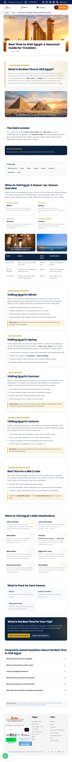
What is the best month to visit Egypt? (19, 659)
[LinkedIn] (57, 2)
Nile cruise (47, 132)
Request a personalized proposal (19, 635)
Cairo (28, 78)
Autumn (43, 168)
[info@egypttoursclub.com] (5, 2)
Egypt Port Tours (45, 551)
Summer (36, 168)
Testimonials (54, 740)
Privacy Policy (54, 733)
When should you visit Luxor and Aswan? (20, 678)
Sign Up (52, 721)
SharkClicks (39, 752)
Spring (29, 168)
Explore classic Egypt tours (41, 635)
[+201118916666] (25, 2)
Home (7, 12)
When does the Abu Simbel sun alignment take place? (24, 690)
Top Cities (35, 729)
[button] (64, 2)
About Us (53, 727)
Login (52, 724)
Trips (33, 739)
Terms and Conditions (57, 730)
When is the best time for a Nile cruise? (19, 665)
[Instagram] (46, 2)
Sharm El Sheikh (42, 356)
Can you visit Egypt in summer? (17, 671)
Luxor (33, 78)
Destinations (11, 172)
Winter (22, 168)
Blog (14, 12)
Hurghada (30, 356)
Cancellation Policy (56, 735)
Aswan (40, 78)
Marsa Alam (60, 538)
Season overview (12, 168)
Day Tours (35, 724)
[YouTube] (53, 2)
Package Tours (36, 721)
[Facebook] (43, 2)
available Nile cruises (23, 495)
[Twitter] (50, 2)
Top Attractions (37, 732)
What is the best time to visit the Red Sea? (20, 684)
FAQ (19, 172)
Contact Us (35, 734)
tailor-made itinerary (43, 495)
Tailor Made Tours (37, 727)
